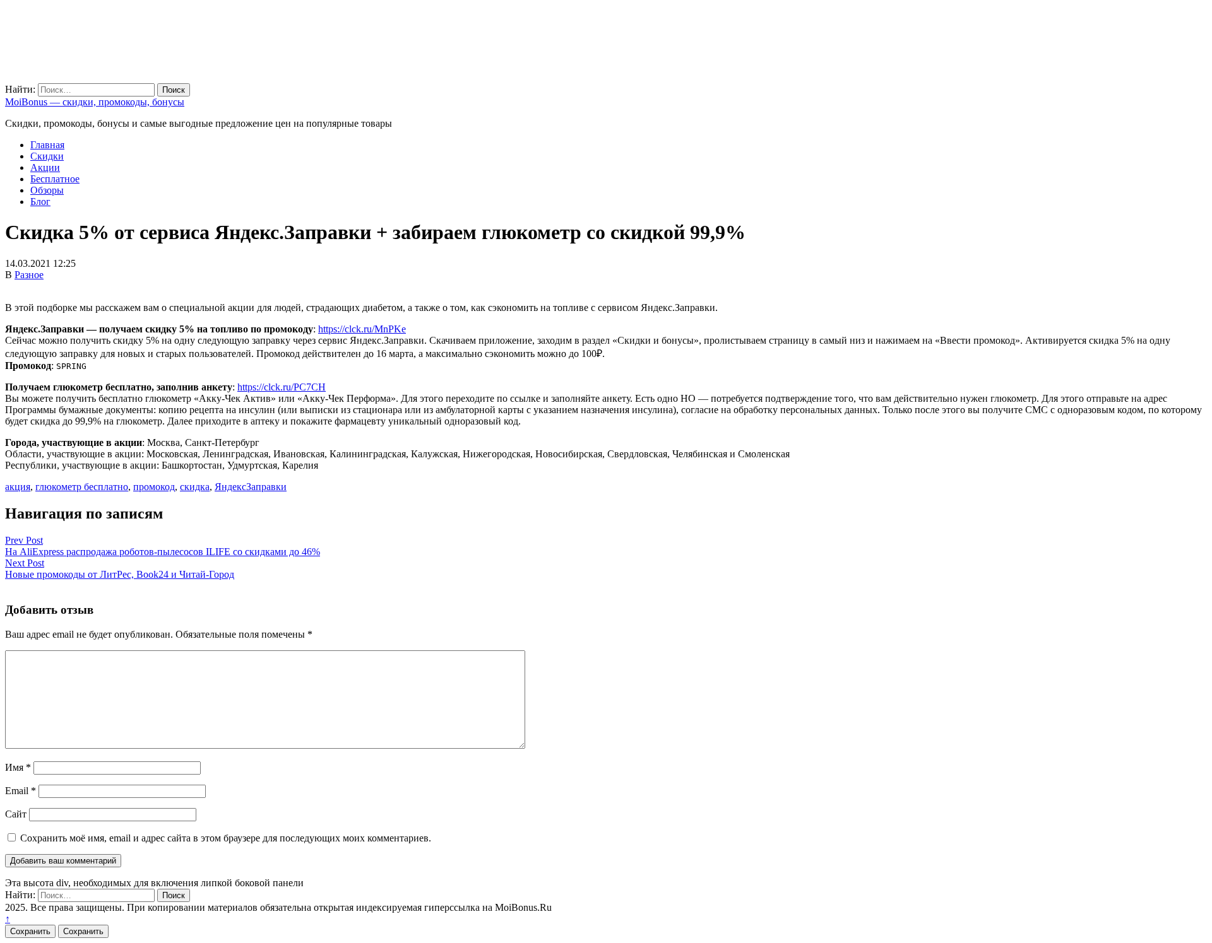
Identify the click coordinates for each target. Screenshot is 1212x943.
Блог (40, 201)
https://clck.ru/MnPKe (362, 329)
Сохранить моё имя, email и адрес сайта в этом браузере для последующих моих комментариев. (225, 838)
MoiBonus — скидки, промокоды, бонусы (94, 102)
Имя (18, 767)
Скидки (47, 156)
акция (17, 486)
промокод (154, 486)
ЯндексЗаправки (251, 486)
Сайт (16, 814)
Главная (47, 144)
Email (20, 790)
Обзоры (47, 190)
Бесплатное (55, 178)
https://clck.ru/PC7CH (281, 387)
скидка (195, 486)
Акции (45, 167)
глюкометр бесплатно (81, 486)
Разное (29, 274)
